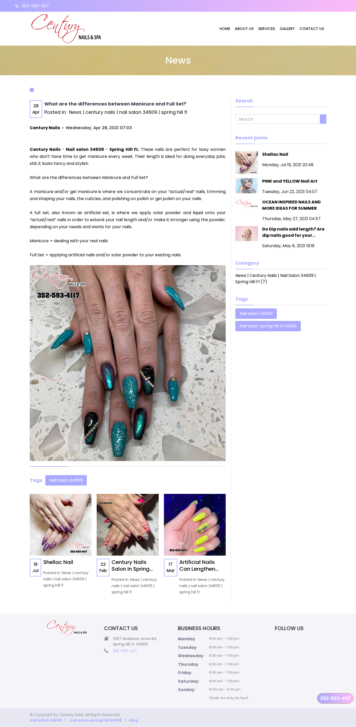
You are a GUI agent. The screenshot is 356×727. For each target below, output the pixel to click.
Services (266, 28)
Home (224, 28)
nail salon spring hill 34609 (96, 720)
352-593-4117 (35, 6)
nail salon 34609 (46, 720)
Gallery (287, 28)
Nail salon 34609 (66, 480)
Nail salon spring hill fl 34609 (268, 326)
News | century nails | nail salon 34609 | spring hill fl (128, 112)
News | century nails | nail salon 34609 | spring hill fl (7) (275, 278)
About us (244, 28)
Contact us (311, 28)
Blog (133, 720)
